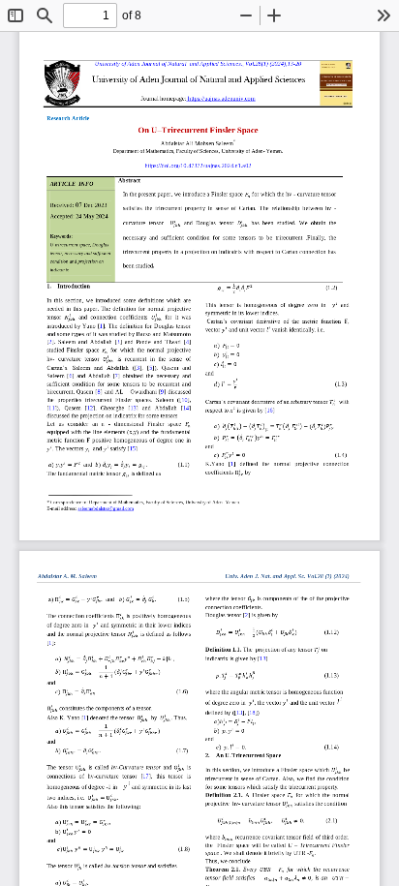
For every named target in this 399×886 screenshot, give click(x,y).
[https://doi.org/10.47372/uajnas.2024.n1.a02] (199, 169)
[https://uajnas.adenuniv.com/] (200, 85)
